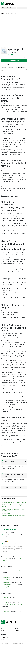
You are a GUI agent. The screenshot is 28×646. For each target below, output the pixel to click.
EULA (19, 69)
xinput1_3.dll (6, 587)
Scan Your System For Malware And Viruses (13, 515)
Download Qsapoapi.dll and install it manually (14, 502)
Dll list (2, 630)
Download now (14, 60)
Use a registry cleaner (8, 518)
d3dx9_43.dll (6, 575)
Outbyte (17, 67)
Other (7, 13)
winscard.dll (6, 609)
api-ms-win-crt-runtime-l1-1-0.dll (11, 571)
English (20, 8)
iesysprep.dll (6, 611)
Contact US (18, 630)
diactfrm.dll (5, 600)
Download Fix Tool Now (10, 529)
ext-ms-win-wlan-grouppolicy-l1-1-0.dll (13, 604)
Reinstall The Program (8, 513)
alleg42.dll (5, 597)
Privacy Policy (4, 560)
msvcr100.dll (6, 582)
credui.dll (5, 602)
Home (2, 13)
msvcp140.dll (6, 580)
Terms (2, 639)
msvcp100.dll (6, 577)
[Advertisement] (14, 32)
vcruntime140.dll (7, 584)
